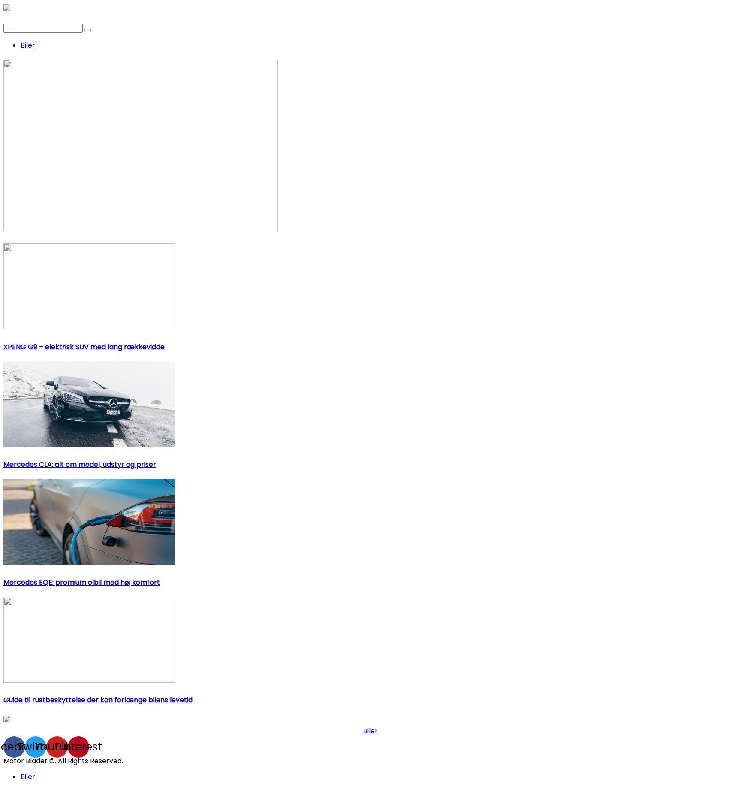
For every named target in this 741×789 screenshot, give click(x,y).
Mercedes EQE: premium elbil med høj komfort (81, 582)
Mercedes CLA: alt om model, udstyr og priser (79, 464)
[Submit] (87, 30)
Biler (28, 45)
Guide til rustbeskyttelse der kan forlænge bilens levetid (98, 700)
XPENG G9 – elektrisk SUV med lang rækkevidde (84, 347)
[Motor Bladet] (6, 720)
